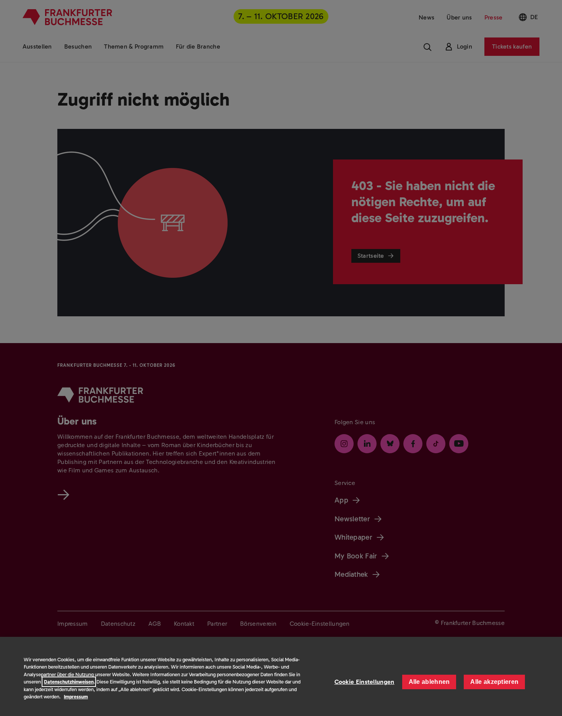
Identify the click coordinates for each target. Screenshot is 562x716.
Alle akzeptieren (494, 682)
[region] (281, 676)
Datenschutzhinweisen (69, 682)
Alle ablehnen (429, 682)
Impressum (76, 697)
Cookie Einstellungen (365, 681)
